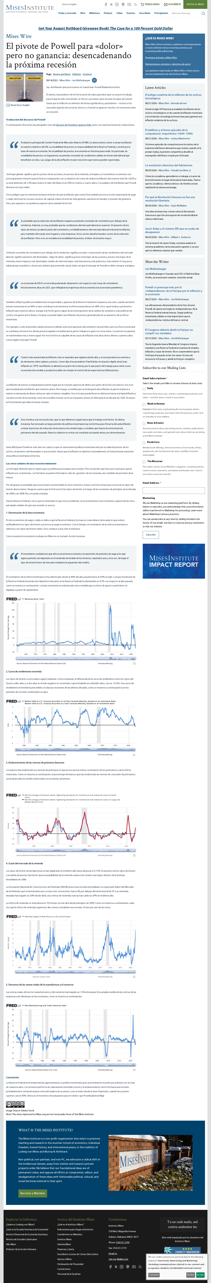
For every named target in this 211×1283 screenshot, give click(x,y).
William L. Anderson (181, 237)
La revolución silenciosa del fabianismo (168, 165)
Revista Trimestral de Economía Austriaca (27, 1234)
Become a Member (32, 1193)
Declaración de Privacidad (70, 1264)
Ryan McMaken (179, 206)
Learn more (196, 510)
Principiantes (161, 13)
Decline (190, 1275)
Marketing (149, 498)
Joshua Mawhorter (180, 138)
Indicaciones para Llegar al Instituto (75, 1229)
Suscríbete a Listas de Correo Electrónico (77, 1254)
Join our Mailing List (118, 1259)
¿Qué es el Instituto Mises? (70, 1224)
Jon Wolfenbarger (81, 80)
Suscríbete (144, 13)
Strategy (87, 74)
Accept (200, 1275)
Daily (150, 388)
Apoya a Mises (64, 1259)
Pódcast (108, 13)
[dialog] (177, 1267)
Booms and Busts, (62, 74)
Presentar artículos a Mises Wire (161, 58)
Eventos (131, 13)
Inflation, (76, 74)
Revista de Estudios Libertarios (21, 1239)
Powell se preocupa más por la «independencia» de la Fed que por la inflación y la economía (173, 291)
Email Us (113, 1254)
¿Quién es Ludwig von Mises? (20, 1224)
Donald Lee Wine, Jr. (181, 170)
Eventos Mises (64, 1239)
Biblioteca (94, 13)
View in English (69, 4)
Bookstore (153, 442)
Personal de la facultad (68, 1274)
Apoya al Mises (195, 4)
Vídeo (119, 13)
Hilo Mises (11, 1244)
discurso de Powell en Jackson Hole (73, 125)
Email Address (152, 483)
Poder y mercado (67, 13)
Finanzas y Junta (65, 1249)
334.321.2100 (122, 1242)
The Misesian (154, 461)
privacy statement (194, 523)
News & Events (155, 423)
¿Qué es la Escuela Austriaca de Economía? (27, 1229)
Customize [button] (154, 1275)
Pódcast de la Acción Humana (21, 1249)
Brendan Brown (179, 103)
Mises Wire (19, 37)
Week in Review (156, 404)
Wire (82, 13)
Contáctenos (64, 1269)
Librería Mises (64, 1244)
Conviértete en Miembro (69, 1234)
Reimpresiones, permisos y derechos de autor (168, 64)
